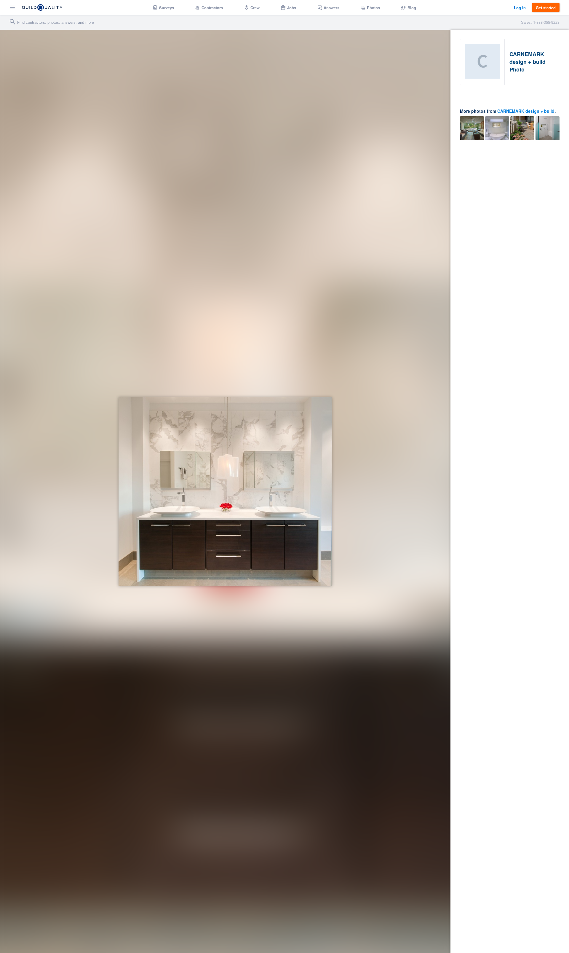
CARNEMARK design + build (525, 111)
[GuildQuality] (42, 7)
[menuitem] (163, 7)
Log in (520, 7)
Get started (546, 7)
